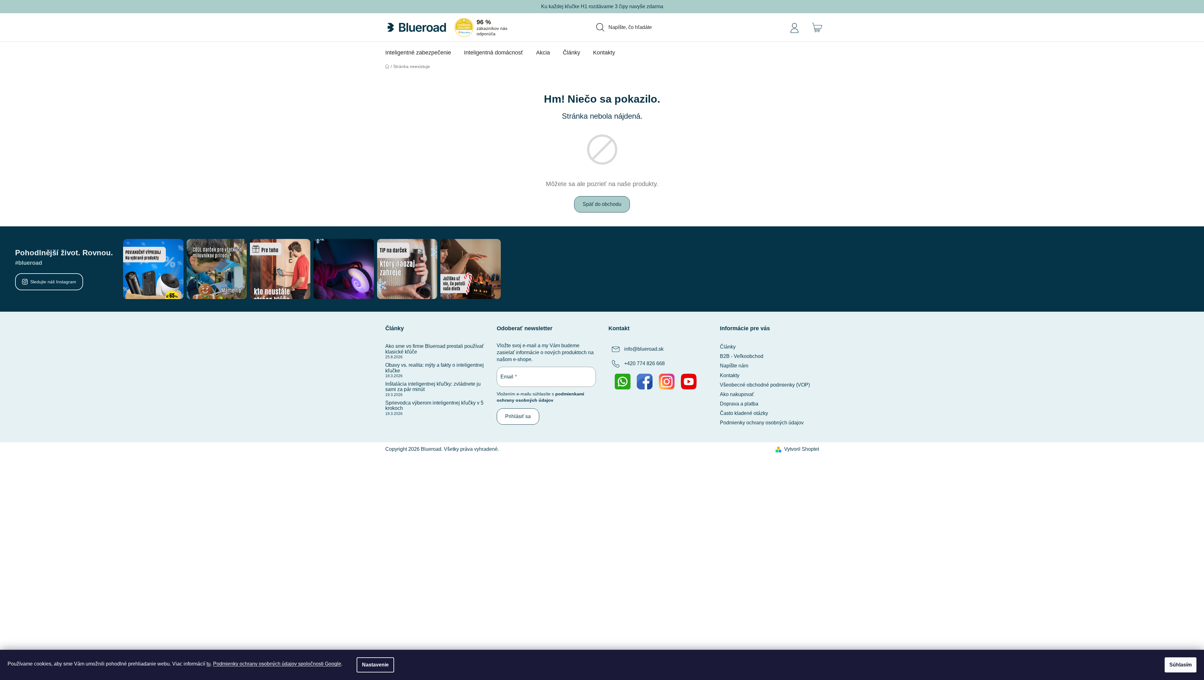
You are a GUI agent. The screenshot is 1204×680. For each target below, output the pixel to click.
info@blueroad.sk (644, 349)
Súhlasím (1180, 664)
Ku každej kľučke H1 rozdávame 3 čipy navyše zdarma (602, 6)
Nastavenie (375, 664)
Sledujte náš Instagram (53, 281)
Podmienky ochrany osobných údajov (762, 422)
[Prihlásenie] (794, 27)
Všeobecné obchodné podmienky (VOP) (765, 385)
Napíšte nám (734, 365)
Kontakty (729, 375)
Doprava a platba (739, 403)
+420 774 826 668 (644, 363)
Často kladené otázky (744, 413)
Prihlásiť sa (518, 416)
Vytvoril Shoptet (801, 449)
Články (728, 346)
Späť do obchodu (602, 204)
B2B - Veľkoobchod (741, 356)
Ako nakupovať (737, 394)
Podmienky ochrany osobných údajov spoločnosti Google (277, 663)
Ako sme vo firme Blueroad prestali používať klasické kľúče (434, 348)
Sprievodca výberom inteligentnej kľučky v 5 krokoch (434, 405)
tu (208, 663)
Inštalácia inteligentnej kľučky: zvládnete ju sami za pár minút (433, 386)
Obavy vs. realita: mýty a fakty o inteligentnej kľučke (434, 367)
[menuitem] (418, 52)
